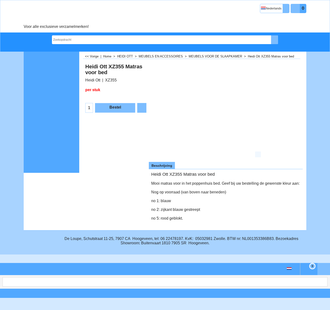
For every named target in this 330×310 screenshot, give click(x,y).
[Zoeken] (274, 39)
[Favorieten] (141, 107)
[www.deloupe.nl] (56, 13)
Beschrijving (161, 165)
